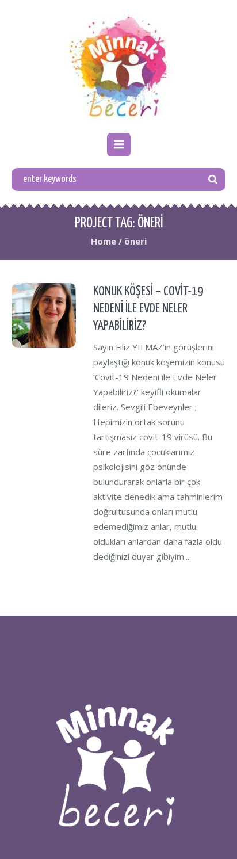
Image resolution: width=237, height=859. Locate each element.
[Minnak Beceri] (118, 67)
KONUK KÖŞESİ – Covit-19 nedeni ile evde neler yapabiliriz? (148, 309)
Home (103, 241)
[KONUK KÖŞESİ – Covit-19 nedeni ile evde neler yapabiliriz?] (44, 315)
